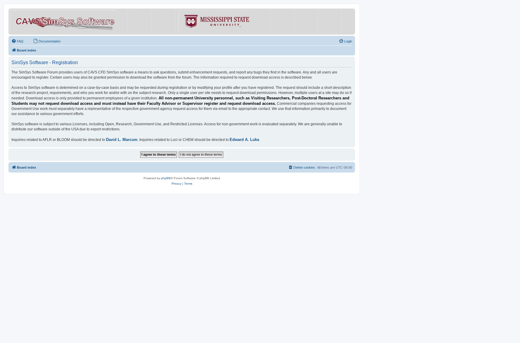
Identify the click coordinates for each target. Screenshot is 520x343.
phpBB (166, 178)
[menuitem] (17, 41)
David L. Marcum (122, 139)
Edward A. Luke (244, 139)
